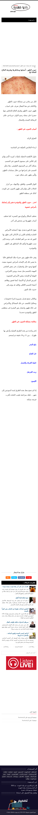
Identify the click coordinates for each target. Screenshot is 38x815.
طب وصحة (28, 65)
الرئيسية (33, 65)
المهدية (8, 774)
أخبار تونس (20, 772)
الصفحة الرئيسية (18, 646)
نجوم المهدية (33, 778)
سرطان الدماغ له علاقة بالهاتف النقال (17, 622)
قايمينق (3, 776)
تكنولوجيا (27, 776)
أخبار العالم (34, 772)
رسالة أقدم (6, 646)
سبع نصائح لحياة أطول (22, 598)
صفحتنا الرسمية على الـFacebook (27, 717)
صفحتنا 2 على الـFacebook (29, 720)
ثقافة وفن (21, 776)
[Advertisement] (19, 42)
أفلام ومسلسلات (32, 774)
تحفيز (4, 774)
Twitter (14, 577)
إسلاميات (10, 772)
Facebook (21, 577)
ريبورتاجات (15, 776)
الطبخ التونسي (15, 774)
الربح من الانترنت (23, 774)
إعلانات (5, 772)
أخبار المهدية (27, 772)
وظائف (27, 778)
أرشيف (15, 772)
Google (29, 577)
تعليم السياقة (33, 776)
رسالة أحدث (31, 646)
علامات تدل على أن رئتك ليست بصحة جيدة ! (15, 586)
